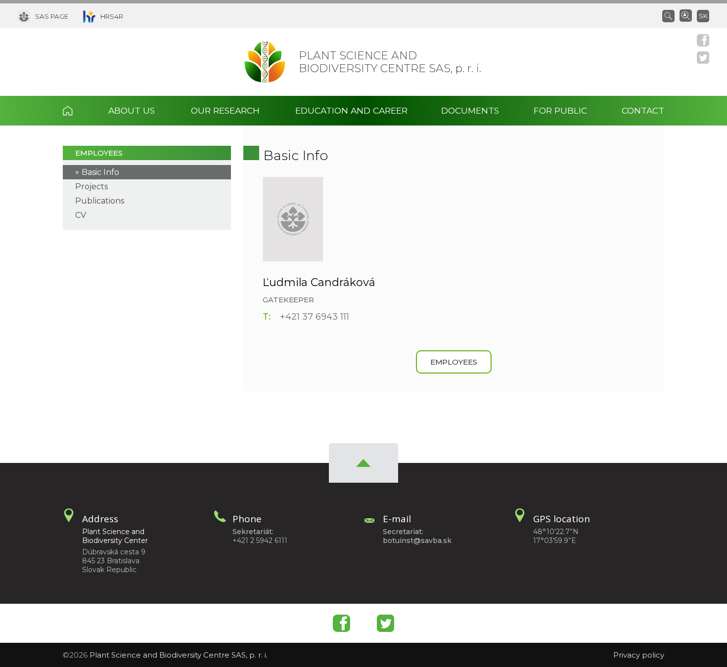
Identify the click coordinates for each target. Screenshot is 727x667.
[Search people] (686, 15)
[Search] (671, 15)
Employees (99, 153)
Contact (643, 110)
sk (703, 16)
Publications (99, 201)
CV (80, 215)
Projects (91, 186)
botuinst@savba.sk (417, 540)
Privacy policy (638, 655)
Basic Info (100, 172)
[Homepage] (265, 62)
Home (77, 110)
